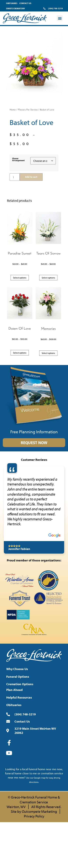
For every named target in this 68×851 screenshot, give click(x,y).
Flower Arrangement (18, 159)
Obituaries (11, 3)
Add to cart (31, 177)
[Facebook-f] (9, 742)
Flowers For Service (28, 110)
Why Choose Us (17, 669)
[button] (60, 18)
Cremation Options (19, 684)
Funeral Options (17, 677)
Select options (19, 277)
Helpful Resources (19, 697)
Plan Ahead (14, 690)
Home (13, 110)
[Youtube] (9, 753)
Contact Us (25, 3)
